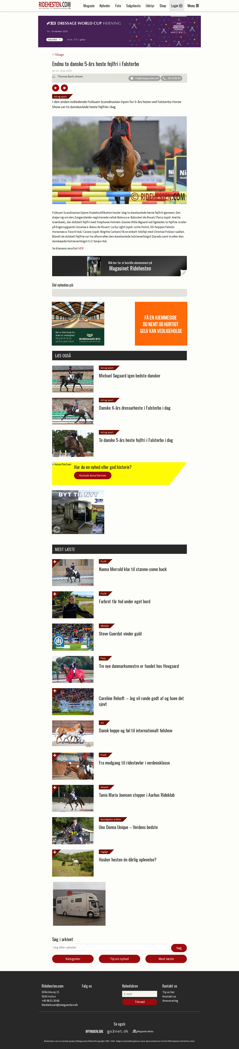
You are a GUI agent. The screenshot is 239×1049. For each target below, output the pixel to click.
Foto (118, 5)
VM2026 (104, 625)
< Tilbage (58, 55)
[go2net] (117, 1031)
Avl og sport (60, 96)
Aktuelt (104, 787)
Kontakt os (169, 996)
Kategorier (72, 959)
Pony (103, 658)
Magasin (88, 5)
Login (175, 5)
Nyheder (105, 5)
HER (80, 248)
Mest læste (166, 959)
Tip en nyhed (119, 959)
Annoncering (170, 1001)
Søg (179, 948)
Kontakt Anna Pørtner (92, 475)
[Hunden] (94, 1031)
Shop (163, 5)
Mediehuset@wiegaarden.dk (60, 1005)
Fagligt (104, 851)
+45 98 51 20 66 (50, 1001)
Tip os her (168, 992)
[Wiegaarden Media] (142, 1031)
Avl (102, 722)
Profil (103, 561)
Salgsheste (133, 5)
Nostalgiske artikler (111, 819)
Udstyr (150, 5)
